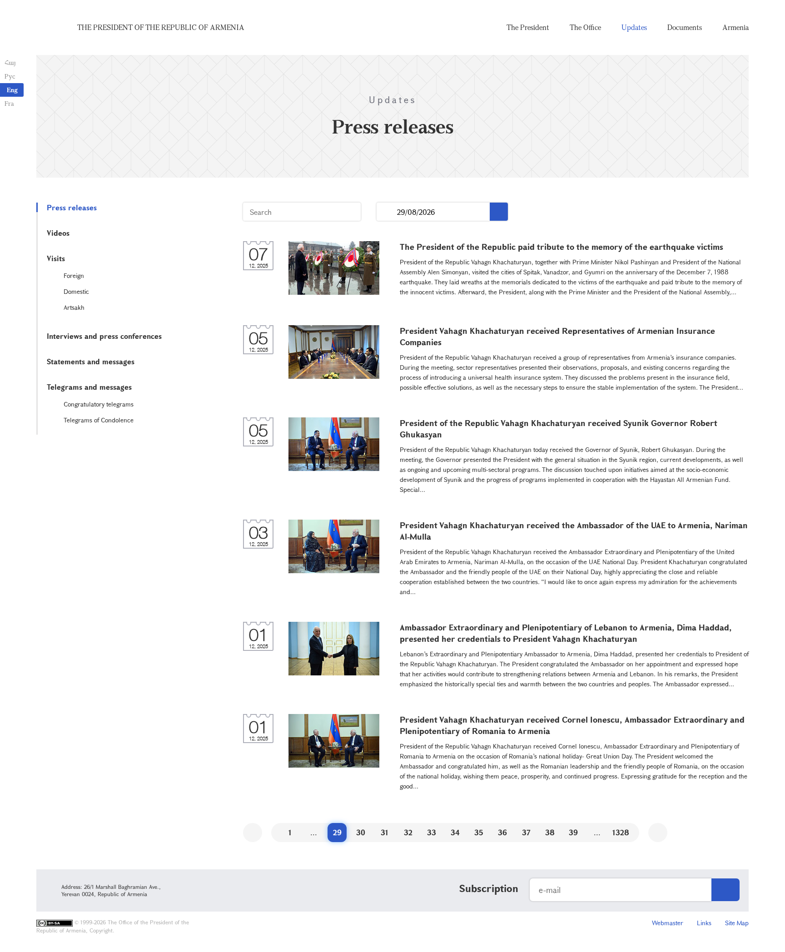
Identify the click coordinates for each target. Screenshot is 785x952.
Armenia (735, 27)
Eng (12, 89)
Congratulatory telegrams (99, 404)
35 (478, 832)
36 (502, 832)
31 (384, 832)
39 (573, 832)
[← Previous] (252, 832)
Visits (56, 258)
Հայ (10, 62)
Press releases (72, 207)
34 (455, 832)
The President (528, 27)
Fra (9, 103)
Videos (58, 233)
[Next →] (657, 832)
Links (704, 922)
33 (431, 832)
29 (337, 832)
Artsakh (74, 307)
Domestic (76, 291)
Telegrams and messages (89, 387)
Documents (684, 27)
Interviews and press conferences (104, 336)
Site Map (737, 922)
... (386, 212)
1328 (620, 832)
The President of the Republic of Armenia (160, 27)
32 (408, 832)
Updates (634, 27)
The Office (585, 27)
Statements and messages (90, 361)
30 (360, 832)
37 (526, 832)
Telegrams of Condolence (99, 420)
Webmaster (667, 922)
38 (550, 832)
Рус (10, 76)
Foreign (74, 275)
